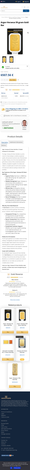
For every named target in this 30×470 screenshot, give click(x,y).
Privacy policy (24, 465)
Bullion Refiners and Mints (11, 17)
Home (3, 17)
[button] (3, 1)
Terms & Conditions (6, 412)
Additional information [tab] (16, 142)
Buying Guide (5, 423)
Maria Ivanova (15, 279)
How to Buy (4, 427)
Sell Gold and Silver (6, 428)
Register (3, 415)
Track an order (5, 417)
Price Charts (4, 430)
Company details (6, 445)
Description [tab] (4, 142)
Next (28, 43)
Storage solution (5, 434)
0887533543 (8, 128)
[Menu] (28, 7)
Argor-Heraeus (21, 17)
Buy (22, 359)
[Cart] (25, 7)
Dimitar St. (15, 290)
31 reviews (22, 89)
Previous (6, 43)
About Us (3, 442)
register (26, 1)
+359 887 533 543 (8, 448)
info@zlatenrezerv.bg (11, 450)
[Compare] (18, 80)
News (2, 432)
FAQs (2, 425)
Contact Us (4, 440)
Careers (3, 444)
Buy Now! (13, 80)
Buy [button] (8, 332)
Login (2, 413)
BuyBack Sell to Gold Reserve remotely (16, 115)
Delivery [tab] (3, 145)
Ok (11, 467)
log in (18, 1)
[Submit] (26, 10)
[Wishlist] (22, 7)
